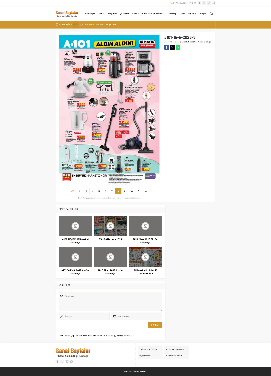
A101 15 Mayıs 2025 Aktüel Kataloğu (196, 42)
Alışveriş (177, 42)
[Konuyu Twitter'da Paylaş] (172, 47)
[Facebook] (199, 3)
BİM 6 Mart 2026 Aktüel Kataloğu (145, 241)
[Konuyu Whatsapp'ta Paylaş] (178, 47)
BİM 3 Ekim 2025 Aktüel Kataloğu (110, 272)
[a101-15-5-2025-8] (109, 184)
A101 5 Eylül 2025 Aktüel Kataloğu (75, 241)
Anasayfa (168, 42)
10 (131, 191)
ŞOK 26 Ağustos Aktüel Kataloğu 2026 (98, 24)
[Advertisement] (188, 71)
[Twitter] (204, 3)
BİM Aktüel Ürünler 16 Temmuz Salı (145, 272)
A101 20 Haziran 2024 (110, 239)
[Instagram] (209, 3)
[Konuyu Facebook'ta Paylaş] (166, 47)
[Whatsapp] (213, 3)
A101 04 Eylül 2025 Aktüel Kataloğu (75, 272)
